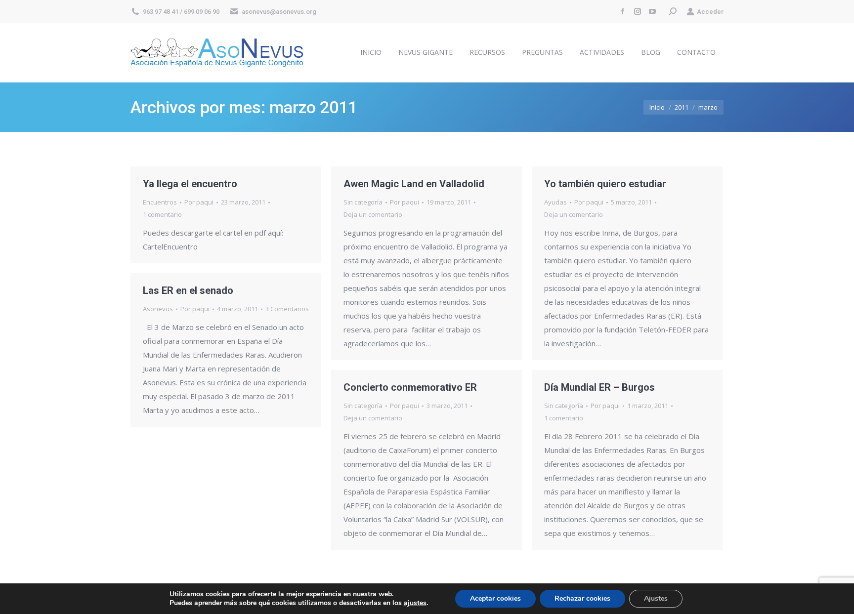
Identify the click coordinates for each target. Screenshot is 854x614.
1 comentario (162, 214)
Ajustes (656, 598)
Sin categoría (363, 202)
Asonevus (158, 308)
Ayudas (555, 202)
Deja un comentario (372, 214)
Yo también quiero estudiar (605, 184)
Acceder (710, 11)
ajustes (415, 603)
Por (199, 202)
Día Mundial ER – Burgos (599, 387)
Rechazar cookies (582, 598)
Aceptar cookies (495, 598)
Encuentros (160, 202)
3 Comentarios (287, 308)
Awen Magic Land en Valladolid (413, 184)
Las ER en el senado (188, 290)
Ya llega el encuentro (190, 184)
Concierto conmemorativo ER (410, 387)
